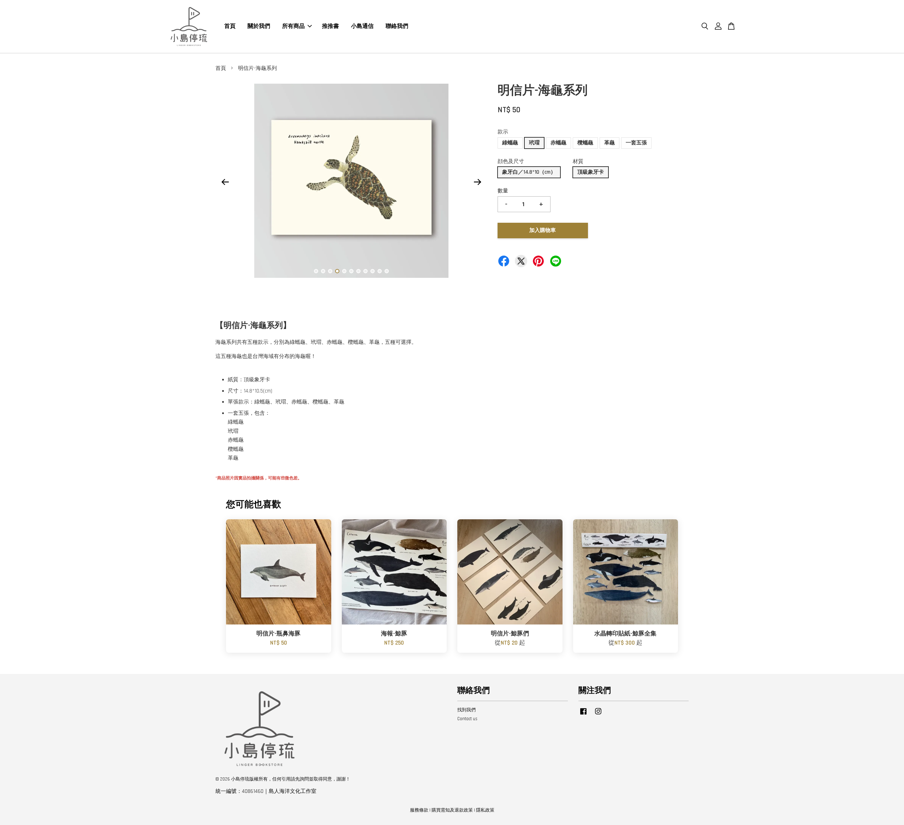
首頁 (230, 26)
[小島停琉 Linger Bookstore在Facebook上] (583, 715)
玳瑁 (534, 142)
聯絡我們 (397, 26)
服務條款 (419, 810)
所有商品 (293, 26)
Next (477, 182)
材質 (578, 161)
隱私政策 (485, 810)
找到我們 (466, 710)
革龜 (609, 142)
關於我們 (259, 26)
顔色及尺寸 (511, 161)
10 (379, 271)
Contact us (467, 719)
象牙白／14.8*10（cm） (529, 172)
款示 (503, 131)
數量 (503, 190)
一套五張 (636, 142)
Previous (225, 182)
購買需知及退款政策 (452, 810)
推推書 (330, 26)
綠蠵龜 (510, 142)
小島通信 (362, 26)
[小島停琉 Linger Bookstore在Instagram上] (598, 715)
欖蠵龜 (585, 142)
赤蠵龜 (558, 142)
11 (387, 271)
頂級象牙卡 (590, 172)
